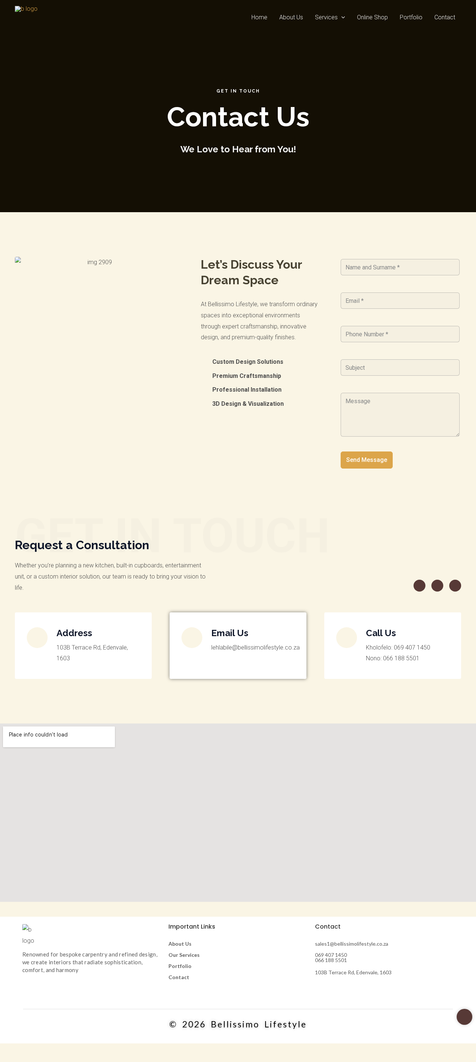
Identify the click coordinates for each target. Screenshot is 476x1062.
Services (326, 17)
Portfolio (411, 17)
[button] (341, 17)
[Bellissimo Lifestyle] (26, 17)
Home (259, 17)
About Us (291, 17)
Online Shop (372, 17)
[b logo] (33, 935)
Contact (444, 17)
